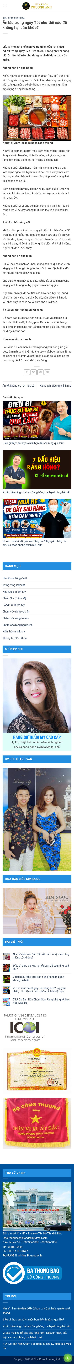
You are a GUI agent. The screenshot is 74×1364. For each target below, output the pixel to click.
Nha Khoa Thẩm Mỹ (14, 591)
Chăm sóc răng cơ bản (16, 611)
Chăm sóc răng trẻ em (16, 618)
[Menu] (5, 6)
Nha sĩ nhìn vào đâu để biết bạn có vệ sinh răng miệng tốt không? (41, 956)
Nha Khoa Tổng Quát (15, 578)
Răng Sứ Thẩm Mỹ (14, 605)
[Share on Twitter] (33, 372)
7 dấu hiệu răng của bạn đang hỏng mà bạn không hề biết (36, 492)
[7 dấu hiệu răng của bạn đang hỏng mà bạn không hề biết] (37, 469)
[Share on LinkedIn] (47, 372)
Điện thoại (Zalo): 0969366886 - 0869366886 (30, 1242)
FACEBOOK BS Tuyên (15, 1251)
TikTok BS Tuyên (12, 1246)
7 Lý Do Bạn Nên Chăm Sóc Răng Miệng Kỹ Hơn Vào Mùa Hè (41, 1001)
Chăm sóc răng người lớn (18, 625)
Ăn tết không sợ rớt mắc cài (19, 385)
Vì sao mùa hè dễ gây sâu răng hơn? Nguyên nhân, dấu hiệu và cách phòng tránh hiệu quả (35, 543)
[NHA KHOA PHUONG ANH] (37, 6)
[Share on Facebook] (27, 372)
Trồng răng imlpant (14, 585)
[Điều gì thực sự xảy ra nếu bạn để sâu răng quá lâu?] (37, 420)
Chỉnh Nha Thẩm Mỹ (14, 598)
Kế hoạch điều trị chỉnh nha (55, 385)
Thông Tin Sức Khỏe (15, 638)
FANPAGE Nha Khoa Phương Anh (22, 1255)
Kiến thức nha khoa (13, 18)
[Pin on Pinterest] (40, 372)
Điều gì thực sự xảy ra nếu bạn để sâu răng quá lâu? (33, 443)
